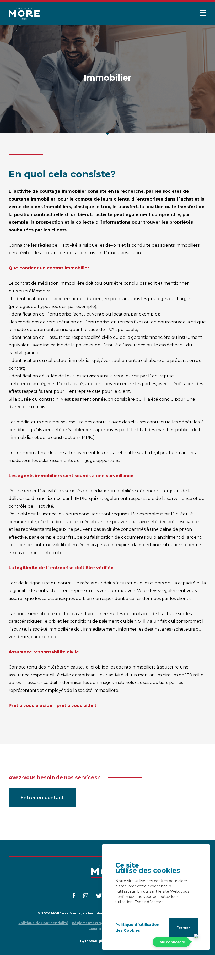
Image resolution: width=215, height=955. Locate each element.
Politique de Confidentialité (43, 923)
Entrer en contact (42, 798)
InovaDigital (96, 941)
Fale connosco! (171, 942)
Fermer (183, 927)
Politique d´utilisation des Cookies (137, 927)
